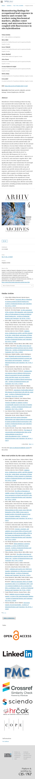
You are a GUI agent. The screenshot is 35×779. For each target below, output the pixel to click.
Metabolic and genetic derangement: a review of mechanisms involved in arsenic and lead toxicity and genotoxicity (18, 358)
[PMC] (17, 679)
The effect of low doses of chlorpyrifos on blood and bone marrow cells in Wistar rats (18, 348)
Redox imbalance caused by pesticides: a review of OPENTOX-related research (17, 546)
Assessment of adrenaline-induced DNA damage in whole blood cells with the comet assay (19, 392)
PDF (5, 241)
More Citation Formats (9, 285)
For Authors (6, 741)
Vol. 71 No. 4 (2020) (18, 5)
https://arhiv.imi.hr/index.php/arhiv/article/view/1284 (16, 282)
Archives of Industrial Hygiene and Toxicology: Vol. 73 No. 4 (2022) (19, 362)
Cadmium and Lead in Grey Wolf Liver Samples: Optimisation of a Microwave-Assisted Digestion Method (18, 571)
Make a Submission (9, 618)
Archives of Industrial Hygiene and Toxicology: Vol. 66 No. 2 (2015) (19, 518)
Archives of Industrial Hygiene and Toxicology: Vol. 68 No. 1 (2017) (19, 438)
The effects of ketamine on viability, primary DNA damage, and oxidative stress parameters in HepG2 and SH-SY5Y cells (18, 493)
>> (5, 612)
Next (30, 444)
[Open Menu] (1, 1)
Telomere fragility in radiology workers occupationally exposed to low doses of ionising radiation (18, 405)
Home (3, 5)
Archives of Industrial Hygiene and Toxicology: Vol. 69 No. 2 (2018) (19, 607)
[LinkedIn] (17, 662)
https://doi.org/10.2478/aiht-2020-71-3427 (16, 86)
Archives (9, 5)
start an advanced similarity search (20, 447)
